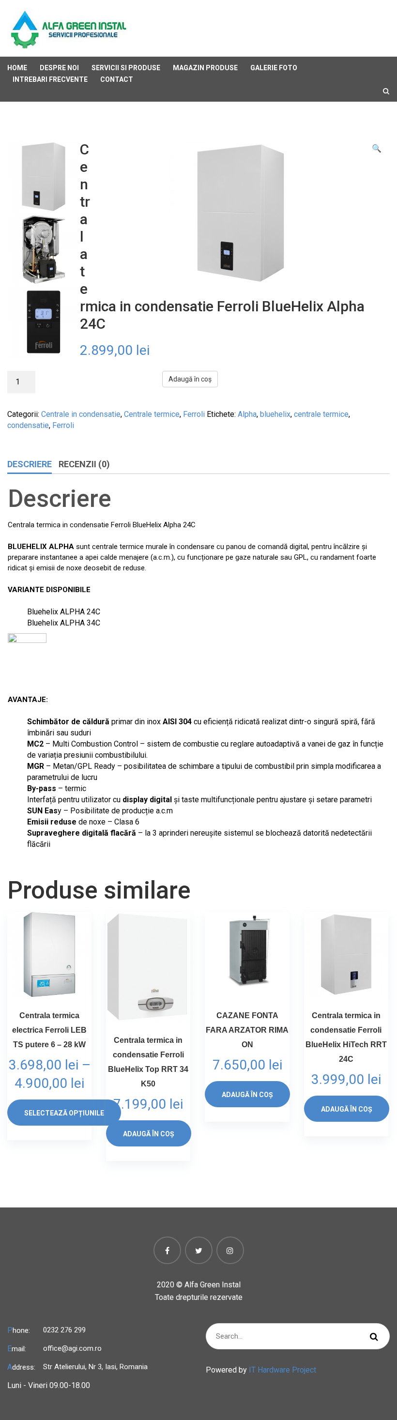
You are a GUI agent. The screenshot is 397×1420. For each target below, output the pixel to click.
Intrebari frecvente (50, 79)
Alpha (247, 414)
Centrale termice (152, 414)
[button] (377, 148)
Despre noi (59, 68)
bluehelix (275, 414)
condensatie (28, 425)
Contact (116, 79)
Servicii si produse (126, 68)
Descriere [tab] (29, 464)
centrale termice (321, 414)
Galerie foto (273, 68)
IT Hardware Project (282, 1369)
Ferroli (194, 414)
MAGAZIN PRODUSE (205, 68)
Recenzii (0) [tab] (84, 464)
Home (17, 68)
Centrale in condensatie (81, 414)
